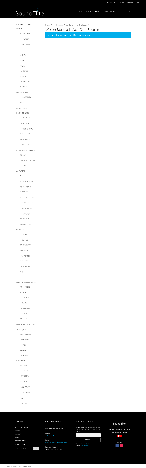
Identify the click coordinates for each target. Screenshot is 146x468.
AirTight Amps (25, 224)
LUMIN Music (25, 139)
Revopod (24, 382)
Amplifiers (20, 171)
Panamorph (25, 87)
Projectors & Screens (25, 324)
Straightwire (25, 45)
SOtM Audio (25, 393)
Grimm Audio (25, 118)
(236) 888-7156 (111, 2)
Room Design (22, 92)
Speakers (20, 230)
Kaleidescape (25, 123)
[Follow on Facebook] (117, 445)
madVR (23, 55)
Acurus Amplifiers (27, 197)
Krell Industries (26, 203)
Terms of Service (21, 441)
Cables (19, 29)
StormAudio (25, 287)
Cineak (23, 155)
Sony (22, 61)
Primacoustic (25, 97)
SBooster (24, 398)
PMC (21, 272)
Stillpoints (24, 404)
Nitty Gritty (24, 376)
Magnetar (24, 145)
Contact (121, 12)
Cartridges (21, 330)
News (106, 12)
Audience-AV (25, 34)
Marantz (23, 303)
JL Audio (23, 235)
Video (18, 50)
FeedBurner (87, 444)
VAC (21, 176)
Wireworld (24, 39)
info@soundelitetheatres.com (129, 2)
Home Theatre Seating (25, 150)
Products (98, 12)
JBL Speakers (25, 266)
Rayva (22, 103)
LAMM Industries (26, 208)
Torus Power (25, 387)
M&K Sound (24, 250)
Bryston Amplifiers (27, 181)
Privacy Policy (20, 444)
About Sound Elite (21, 427)
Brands (88, 12)
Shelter (23, 345)
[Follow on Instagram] (121, 445)
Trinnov (23, 319)
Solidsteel (24, 370)
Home (81, 12)
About (112, 12)
